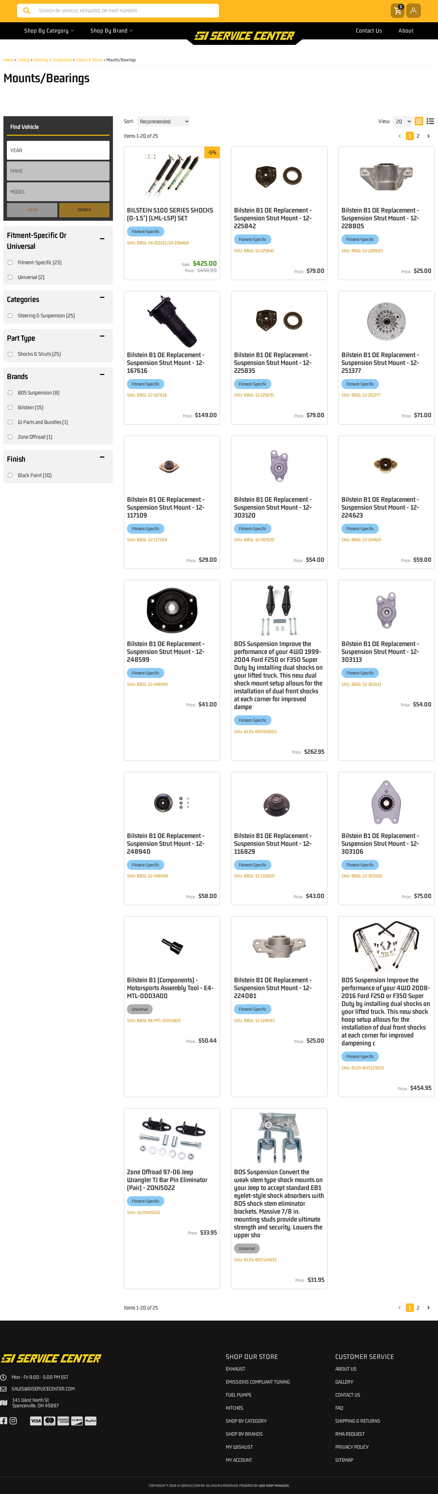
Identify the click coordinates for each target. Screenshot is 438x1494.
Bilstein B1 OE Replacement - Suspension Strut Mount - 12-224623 (380, 507)
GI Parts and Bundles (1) (43, 422)
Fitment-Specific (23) (40, 262)
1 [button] (410, 136)
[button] (118, 10)
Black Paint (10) (35, 475)
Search (84, 209)
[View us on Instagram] (13, 1421)
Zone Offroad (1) (35, 437)
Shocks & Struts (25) (39, 354)
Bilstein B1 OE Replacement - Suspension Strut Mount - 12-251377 (380, 362)
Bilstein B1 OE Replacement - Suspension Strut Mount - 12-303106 (380, 843)
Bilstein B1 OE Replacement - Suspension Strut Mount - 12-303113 (380, 651)
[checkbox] (10, 262)
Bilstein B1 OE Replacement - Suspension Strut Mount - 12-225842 (273, 218)
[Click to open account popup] (413, 10)
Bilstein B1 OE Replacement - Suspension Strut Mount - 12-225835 (273, 362)
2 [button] (418, 136)
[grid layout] (419, 121)
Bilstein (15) (30, 407)
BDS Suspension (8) (39, 392)
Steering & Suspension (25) (46, 315)
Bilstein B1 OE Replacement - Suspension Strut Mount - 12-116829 (273, 843)
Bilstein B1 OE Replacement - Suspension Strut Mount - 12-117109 (166, 507)
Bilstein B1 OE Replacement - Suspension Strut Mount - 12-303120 (273, 507)
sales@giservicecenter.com (43, 1389)
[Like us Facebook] (3, 1421)
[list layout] (430, 121)
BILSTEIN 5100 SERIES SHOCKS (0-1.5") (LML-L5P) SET (170, 214)
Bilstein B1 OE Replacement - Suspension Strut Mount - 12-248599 (166, 651)
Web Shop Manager (274, 1485)
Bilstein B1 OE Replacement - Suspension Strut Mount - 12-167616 (166, 362)
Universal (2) (31, 277)
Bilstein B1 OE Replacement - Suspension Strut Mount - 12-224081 (273, 987)
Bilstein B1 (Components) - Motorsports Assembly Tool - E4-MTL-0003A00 (170, 987)
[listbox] (58, 150)
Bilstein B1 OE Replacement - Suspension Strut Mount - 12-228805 (380, 218)
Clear (32, 209)
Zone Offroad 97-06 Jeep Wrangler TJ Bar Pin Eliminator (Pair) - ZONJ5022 (167, 1179)
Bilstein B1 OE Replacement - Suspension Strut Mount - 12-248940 (166, 843)
